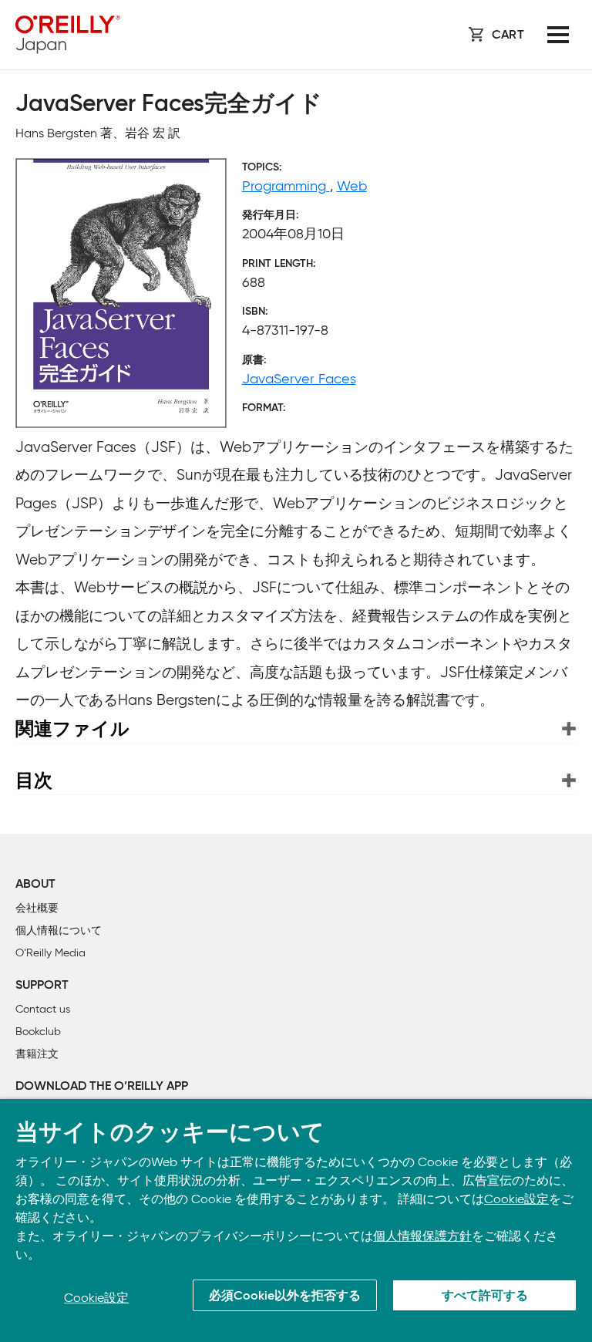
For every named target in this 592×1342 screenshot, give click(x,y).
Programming (286, 185)
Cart (508, 35)
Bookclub (38, 1031)
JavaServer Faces (299, 378)
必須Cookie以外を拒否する (285, 1296)
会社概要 (37, 908)
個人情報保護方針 (422, 1236)
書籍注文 (37, 1053)
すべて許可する (485, 1296)
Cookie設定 (516, 1199)
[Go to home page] (67, 34)
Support (42, 986)
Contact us (42, 1009)
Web (352, 185)
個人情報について (58, 930)
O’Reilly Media (50, 952)
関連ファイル (72, 728)
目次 (33, 780)
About (35, 884)
